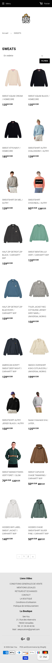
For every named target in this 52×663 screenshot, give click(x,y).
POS (21, 647)
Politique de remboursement (26, 606)
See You (13, 647)
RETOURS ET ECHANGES (26, 591)
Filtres (44, 61)
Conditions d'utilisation (26, 602)
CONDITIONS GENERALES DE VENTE (26, 584)
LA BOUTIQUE (26, 599)
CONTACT (26, 595)
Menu (8, 3)
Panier (47, 3)
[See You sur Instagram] (28, 639)
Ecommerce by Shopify (36, 647)
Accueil (5, 33)
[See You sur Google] (23, 639)
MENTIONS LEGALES (26, 587)
